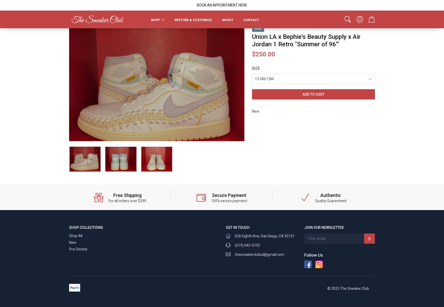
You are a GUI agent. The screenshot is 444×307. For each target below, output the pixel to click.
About (227, 20)
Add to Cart (313, 94)
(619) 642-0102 (247, 245)
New (72, 242)
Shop (155, 20)
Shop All (75, 236)
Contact (251, 20)
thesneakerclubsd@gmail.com (259, 254)
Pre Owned (78, 249)
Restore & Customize (193, 20)
